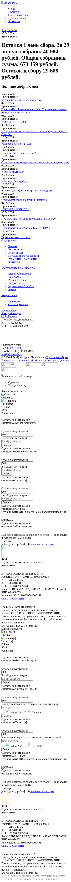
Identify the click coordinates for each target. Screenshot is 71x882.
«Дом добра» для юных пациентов (21, 100)
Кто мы (12, 246)
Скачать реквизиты (12, 598)
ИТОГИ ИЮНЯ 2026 (14, 121)
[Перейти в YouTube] (6, 331)
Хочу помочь (9, 30)
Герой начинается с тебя (15, 237)
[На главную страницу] (9, 2)
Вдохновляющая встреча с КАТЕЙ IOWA (25, 227)
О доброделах (9, 240)
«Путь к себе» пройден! (15, 181)
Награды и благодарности (23, 255)
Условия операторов (42, 544)
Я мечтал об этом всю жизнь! (18, 153)
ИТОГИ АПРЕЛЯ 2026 (15, 209)
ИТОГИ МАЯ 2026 (12, 171)
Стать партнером (18, 15)
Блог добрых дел (11, 313)
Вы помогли (15, 249)
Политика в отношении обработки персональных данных (35, 360)
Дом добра (14, 276)
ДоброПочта (15, 283)
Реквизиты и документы (22, 258)
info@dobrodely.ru (11, 354)
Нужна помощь (17, 18)
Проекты (13, 11)
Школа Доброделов (19, 273)
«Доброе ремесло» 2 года (16, 143)
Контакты (14, 21)
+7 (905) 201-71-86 (12, 347)
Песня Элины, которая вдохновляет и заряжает (29, 218)
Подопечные (8, 310)
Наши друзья (15, 252)
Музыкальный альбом (21, 286)
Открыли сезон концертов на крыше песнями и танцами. (35, 162)
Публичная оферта (57, 357)
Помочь (7, 445)
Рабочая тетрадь (17, 280)
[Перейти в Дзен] (6, 339)
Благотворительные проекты (18, 267)
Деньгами (14, 301)
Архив (12, 289)
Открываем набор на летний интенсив (24, 199)
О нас (11, 8)
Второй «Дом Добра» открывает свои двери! (27, 190)
